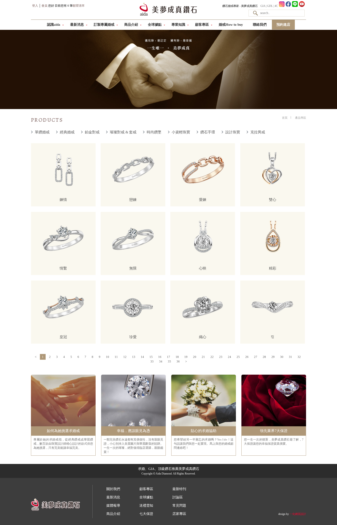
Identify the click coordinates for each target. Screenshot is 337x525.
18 (177, 357)
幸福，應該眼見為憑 (133, 431)
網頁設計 (300, 514)
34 (160, 361)
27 (255, 357)
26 (247, 357)
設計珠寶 (232, 132)
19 (186, 357)
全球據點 (155, 24)
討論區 (177, 497)
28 (264, 357)
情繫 (63, 268)
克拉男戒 (257, 132)
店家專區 (179, 514)
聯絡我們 (260, 24)
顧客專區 (202, 24)
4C (276, 6)
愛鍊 (202, 200)
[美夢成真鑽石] (168, 15)
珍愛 (133, 337)
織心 (202, 337)
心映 (202, 268)
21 (203, 357)
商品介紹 (131, 24)
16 (159, 357)
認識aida (53, 24)
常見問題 (179, 505)
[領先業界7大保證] (273, 425)
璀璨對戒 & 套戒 (123, 132)
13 (133, 357)
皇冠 (63, 337)
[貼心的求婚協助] (203, 425)
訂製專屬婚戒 (104, 24)
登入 (35, 5)
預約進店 (283, 24)
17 (168, 357)
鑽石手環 (207, 132)
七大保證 (146, 514)
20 (194, 357)
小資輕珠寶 (181, 132)
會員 (44, 5)
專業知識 (178, 24)
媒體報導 (113, 505)
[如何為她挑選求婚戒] (63, 425)
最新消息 (77, 24)
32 (299, 357)
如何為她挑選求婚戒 (63, 431)
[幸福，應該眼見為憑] (133, 425)
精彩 (272, 268)
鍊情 (63, 200)
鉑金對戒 (92, 132)
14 (142, 357)
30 (281, 357)
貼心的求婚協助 (203, 431)
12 (125, 357)
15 (151, 357)
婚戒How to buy (231, 24)
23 (220, 357)
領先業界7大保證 (273, 431)
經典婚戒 (67, 132)
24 (229, 357)
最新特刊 (179, 489)
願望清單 (79, 5)
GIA (262, 6)
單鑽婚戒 (42, 132)
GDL (270, 6)
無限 (133, 268)
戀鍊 (133, 200)
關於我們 (113, 489)
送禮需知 (146, 505)
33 (152, 361)
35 (169, 361)
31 (290, 357)
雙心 (272, 200)
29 (273, 357)
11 (116, 357)
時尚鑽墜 (154, 132)
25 (238, 357)
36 (178, 361)
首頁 (284, 117)
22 (212, 357)
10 (107, 357)
